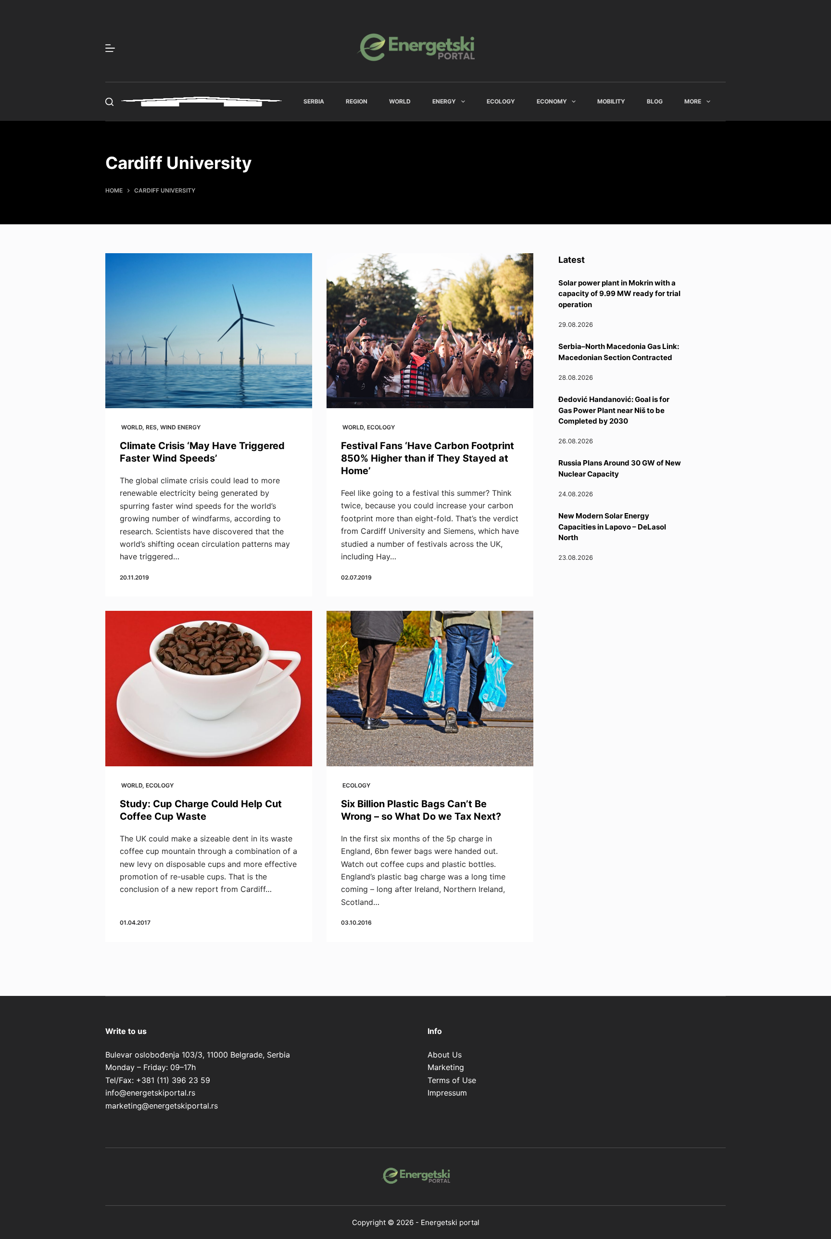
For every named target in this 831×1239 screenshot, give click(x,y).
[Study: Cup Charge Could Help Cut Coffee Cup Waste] (208, 688)
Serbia (313, 101)
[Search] (109, 102)
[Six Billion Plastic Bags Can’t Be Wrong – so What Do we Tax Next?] (430, 688)
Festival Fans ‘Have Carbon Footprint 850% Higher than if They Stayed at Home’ (427, 458)
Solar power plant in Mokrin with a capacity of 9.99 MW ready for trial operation (619, 293)
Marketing (446, 1067)
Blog (655, 101)
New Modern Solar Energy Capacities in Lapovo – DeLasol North (612, 526)
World (400, 101)
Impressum (447, 1092)
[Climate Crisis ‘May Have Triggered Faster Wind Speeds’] (208, 331)
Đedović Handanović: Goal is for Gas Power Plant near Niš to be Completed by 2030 (613, 410)
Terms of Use (452, 1080)
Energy (444, 101)
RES (151, 427)
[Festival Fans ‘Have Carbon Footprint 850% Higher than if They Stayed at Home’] (430, 331)
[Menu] (110, 48)
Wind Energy (180, 427)
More (692, 101)
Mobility (611, 101)
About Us (445, 1054)
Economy (552, 101)
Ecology (501, 101)
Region (356, 101)
